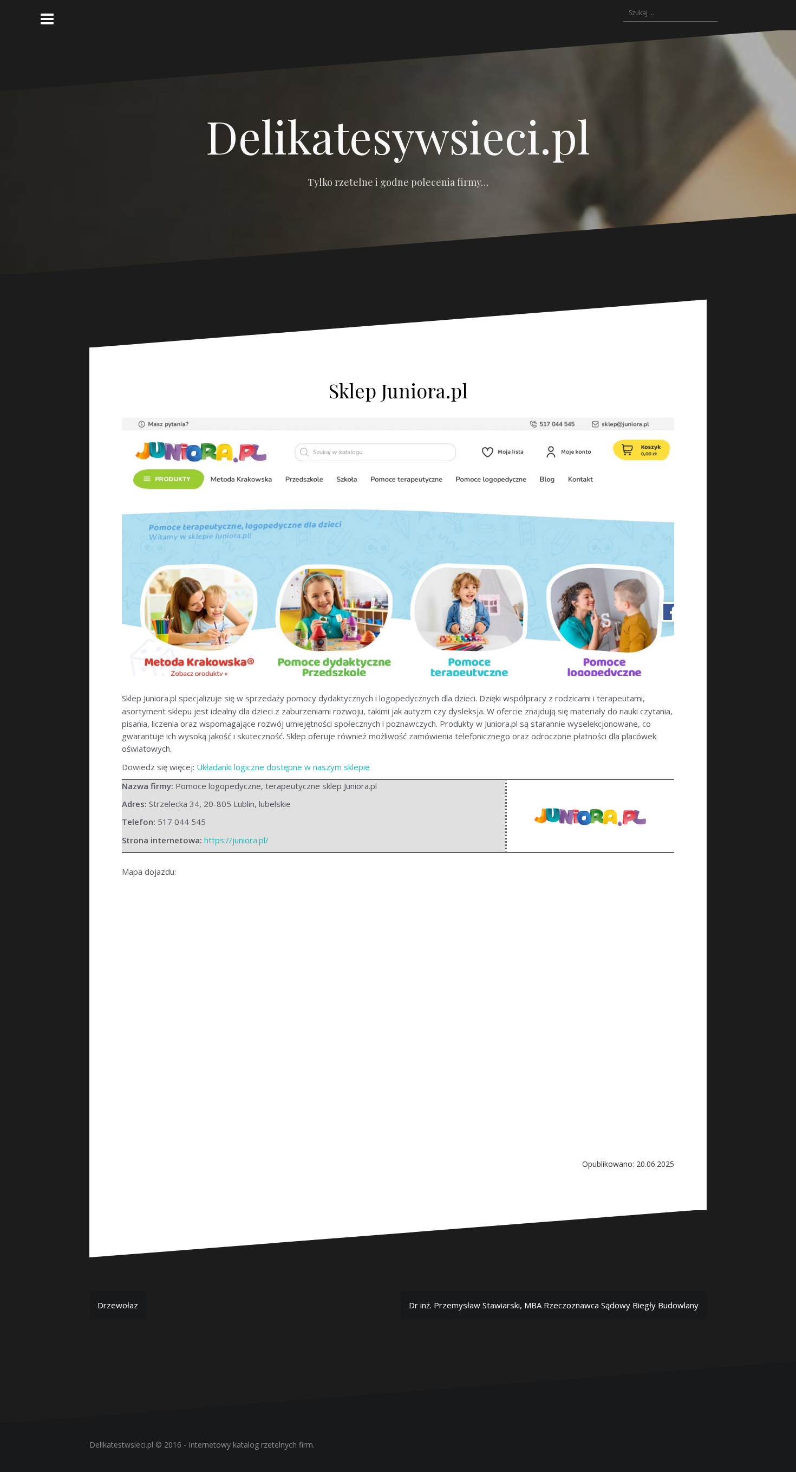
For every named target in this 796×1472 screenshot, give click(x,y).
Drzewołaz (117, 1305)
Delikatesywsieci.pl (398, 136)
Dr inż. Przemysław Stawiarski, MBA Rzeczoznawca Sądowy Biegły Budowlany (554, 1305)
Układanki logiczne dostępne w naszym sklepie (283, 766)
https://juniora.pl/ (236, 840)
